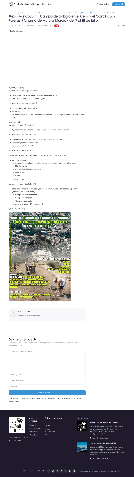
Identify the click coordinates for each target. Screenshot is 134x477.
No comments (103, 438)
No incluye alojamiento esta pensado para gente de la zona (36, 115)
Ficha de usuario (35, 428)
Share (123, 25)
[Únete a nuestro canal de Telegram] (74, 471)
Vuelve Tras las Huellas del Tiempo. (104, 422)
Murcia (55, 95)
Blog (49, 4)
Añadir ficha (33, 435)
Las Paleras (16, 95)
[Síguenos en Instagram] (53, 471)
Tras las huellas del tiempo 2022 (103, 443)
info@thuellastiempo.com (18, 437)
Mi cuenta (33, 425)
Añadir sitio (120, 4)
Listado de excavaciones (50, 430)
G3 (105, 471)
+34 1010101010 (16, 441)
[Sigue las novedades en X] (65, 471)
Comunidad (33, 432)
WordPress (93, 471)
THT (28, 311)
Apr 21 (93, 459)
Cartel (18, 176)
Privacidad (42, 471)
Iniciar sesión (104, 4)
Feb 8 (93, 438)
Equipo (47, 426)
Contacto (48, 422)
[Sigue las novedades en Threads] (57, 471)
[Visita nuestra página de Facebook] (49, 471)
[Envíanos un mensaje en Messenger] (70, 471)
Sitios (43, 4)
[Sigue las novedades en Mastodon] (61, 471)
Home (11, 13)
